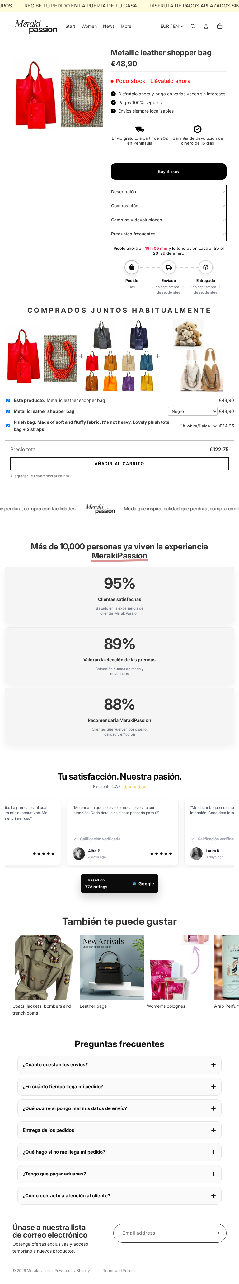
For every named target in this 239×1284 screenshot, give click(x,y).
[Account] (206, 26)
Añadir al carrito (119, 463)
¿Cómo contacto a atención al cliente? (66, 1196)
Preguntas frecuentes (133, 233)
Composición (124, 205)
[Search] (193, 26)
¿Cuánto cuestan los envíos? (55, 1065)
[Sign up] (217, 1233)
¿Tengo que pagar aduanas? (54, 1174)
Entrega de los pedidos (48, 1130)
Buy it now (169, 171)
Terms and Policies (119, 1270)
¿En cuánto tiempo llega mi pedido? (63, 1086)
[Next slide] (220, 976)
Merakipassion (40, 1270)
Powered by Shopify (72, 1270)
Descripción (123, 191)
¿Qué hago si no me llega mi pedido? (64, 1152)
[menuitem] (126, 26)
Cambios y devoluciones (136, 219)
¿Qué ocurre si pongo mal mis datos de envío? (75, 1108)
